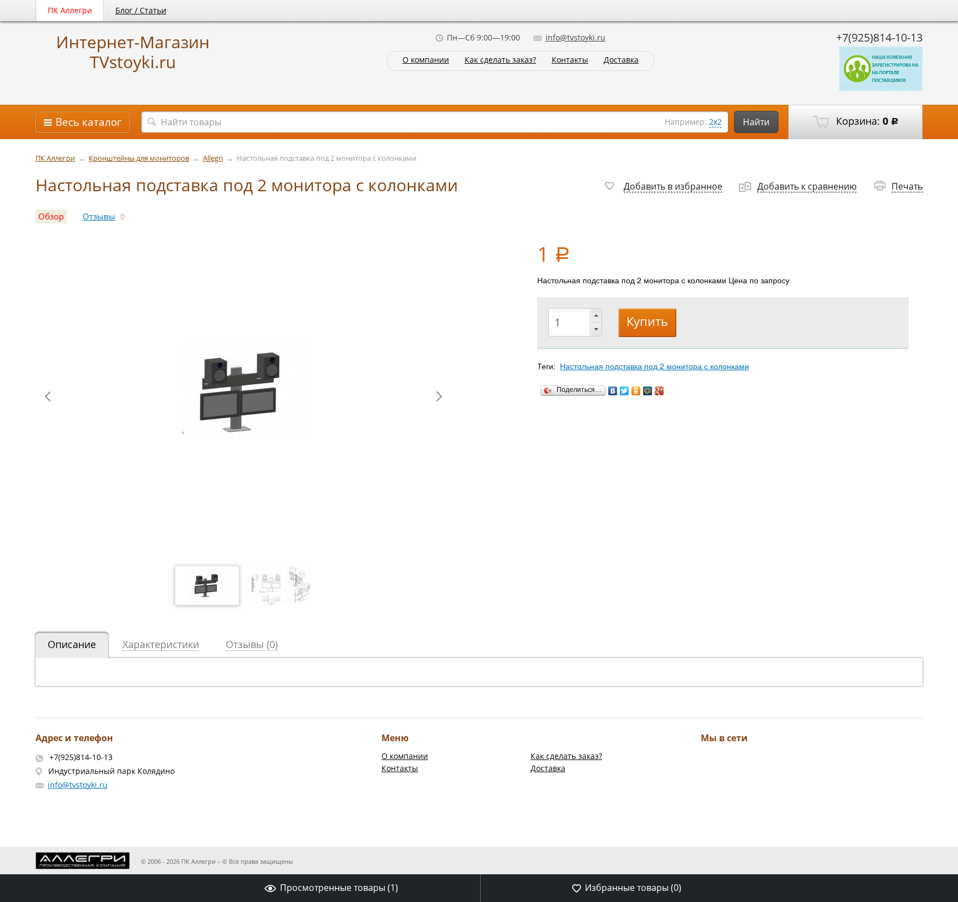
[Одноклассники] (636, 391)
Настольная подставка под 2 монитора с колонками (654, 365)
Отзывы (99, 216)
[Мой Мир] (648, 391)
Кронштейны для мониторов (139, 158)
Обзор (51, 216)
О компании (425, 60)
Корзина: (866, 121)
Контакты (570, 60)
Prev (47, 396)
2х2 (715, 121)
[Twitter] (624, 391)
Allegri (213, 158)
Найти (756, 122)
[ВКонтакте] (613, 391)
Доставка (621, 60)
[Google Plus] (659, 391)
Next (439, 396)
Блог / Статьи (140, 10)
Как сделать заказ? (500, 60)
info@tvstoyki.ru (575, 37)
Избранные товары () (633, 887)
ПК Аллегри (70, 10)
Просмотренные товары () (339, 887)
